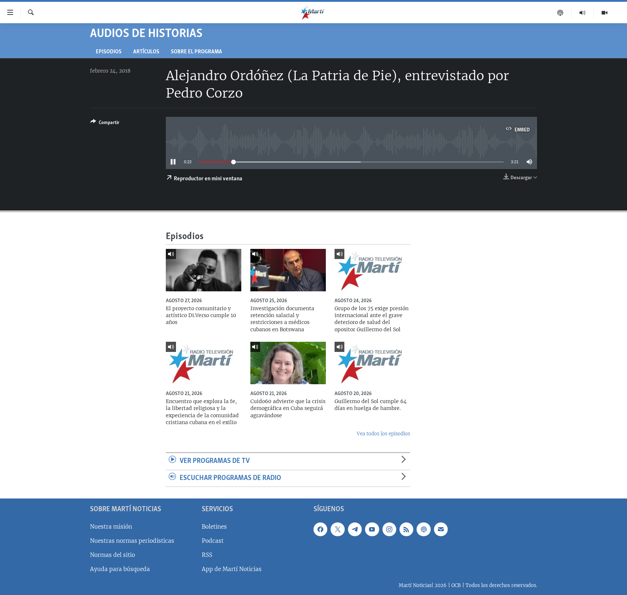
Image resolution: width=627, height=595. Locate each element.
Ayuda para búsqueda (120, 569)
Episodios (109, 52)
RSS (207, 554)
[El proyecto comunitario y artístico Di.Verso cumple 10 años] (203, 270)
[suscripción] (441, 529)
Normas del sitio (112, 554)
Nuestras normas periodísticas (132, 540)
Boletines (214, 526)
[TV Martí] (604, 12)
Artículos (146, 52)
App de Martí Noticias (232, 569)
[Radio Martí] (582, 12)
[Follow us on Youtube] (372, 529)
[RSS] (406, 529)
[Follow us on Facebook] (320, 529)
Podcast (213, 540)
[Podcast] (560, 12)
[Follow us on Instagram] (389, 529)
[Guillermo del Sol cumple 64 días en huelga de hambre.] (372, 363)
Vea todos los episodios (383, 434)
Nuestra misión (111, 526)
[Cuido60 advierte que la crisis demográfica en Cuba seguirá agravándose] (288, 363)
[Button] (104, 124)
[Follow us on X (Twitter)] (337, 529)
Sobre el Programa (196, 52)
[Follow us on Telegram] (355, 529)
